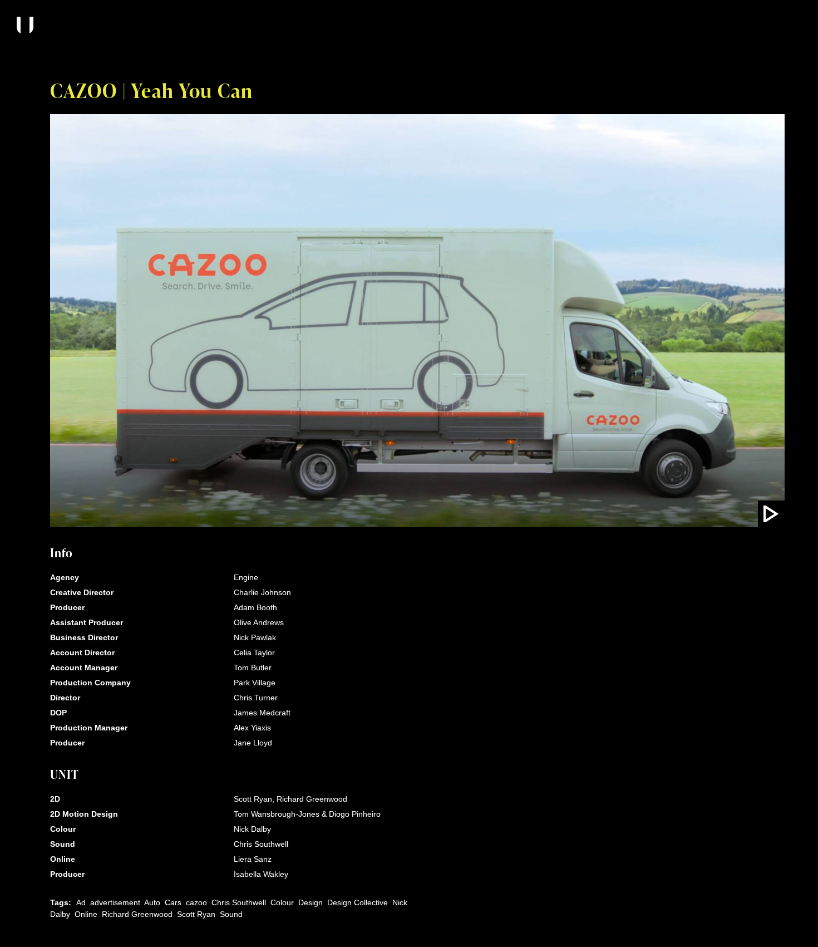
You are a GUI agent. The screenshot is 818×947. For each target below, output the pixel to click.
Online (86, 914)
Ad (81, 902)
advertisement (115, 902)
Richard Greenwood (137, 914)
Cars (173, 902)
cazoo (196, 902)
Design (310, 902)
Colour (282, 902)
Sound (231, 914)
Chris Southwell (238, 902)
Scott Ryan (196, 914)
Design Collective (357, 902)
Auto (152, 902)
